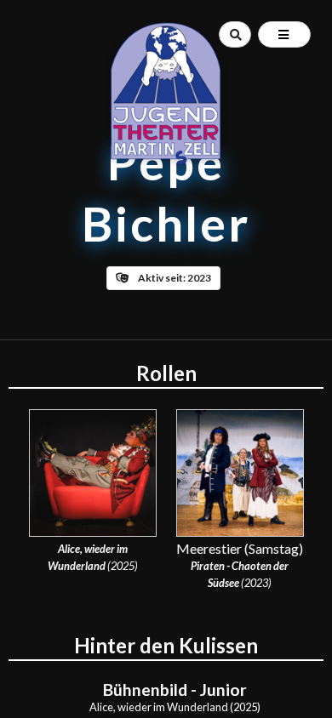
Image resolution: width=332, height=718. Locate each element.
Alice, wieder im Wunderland (158, 707)
